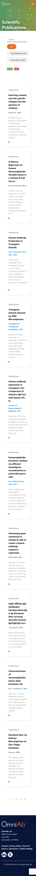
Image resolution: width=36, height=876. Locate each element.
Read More (9, 142)
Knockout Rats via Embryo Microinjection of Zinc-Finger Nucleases (17, 738)
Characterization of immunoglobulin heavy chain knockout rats (17, 675)
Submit (10, 69)
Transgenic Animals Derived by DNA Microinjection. (16, 312)
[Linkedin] (4, 854)
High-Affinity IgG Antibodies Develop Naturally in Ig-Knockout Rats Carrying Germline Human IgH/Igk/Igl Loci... (17, 610)
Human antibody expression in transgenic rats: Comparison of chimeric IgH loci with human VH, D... (17, 388)
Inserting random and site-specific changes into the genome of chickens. (17, 99)
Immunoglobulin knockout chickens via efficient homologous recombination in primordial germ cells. (18, 464)
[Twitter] (10, 854)
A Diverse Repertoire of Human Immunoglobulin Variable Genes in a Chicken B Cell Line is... (17, 169)
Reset (16, 69)
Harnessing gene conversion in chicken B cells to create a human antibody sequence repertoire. (17, 540)
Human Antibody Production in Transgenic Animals (17, 240)
